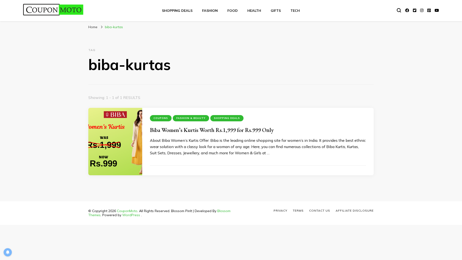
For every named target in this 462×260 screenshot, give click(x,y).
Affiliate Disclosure (355, 210)
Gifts (276, 10)
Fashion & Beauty (190, 118)
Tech (295, 10)
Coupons (161, 118)
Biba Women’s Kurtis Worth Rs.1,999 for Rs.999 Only (212, 130)
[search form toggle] (399, 10)
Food (232, 10)
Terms (298, 210)
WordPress (131, 215)
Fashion (210, 10)
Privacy (280, 210)
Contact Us (319, 210)
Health (254, 10)
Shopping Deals (177, 10)
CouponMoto (127, 211)
